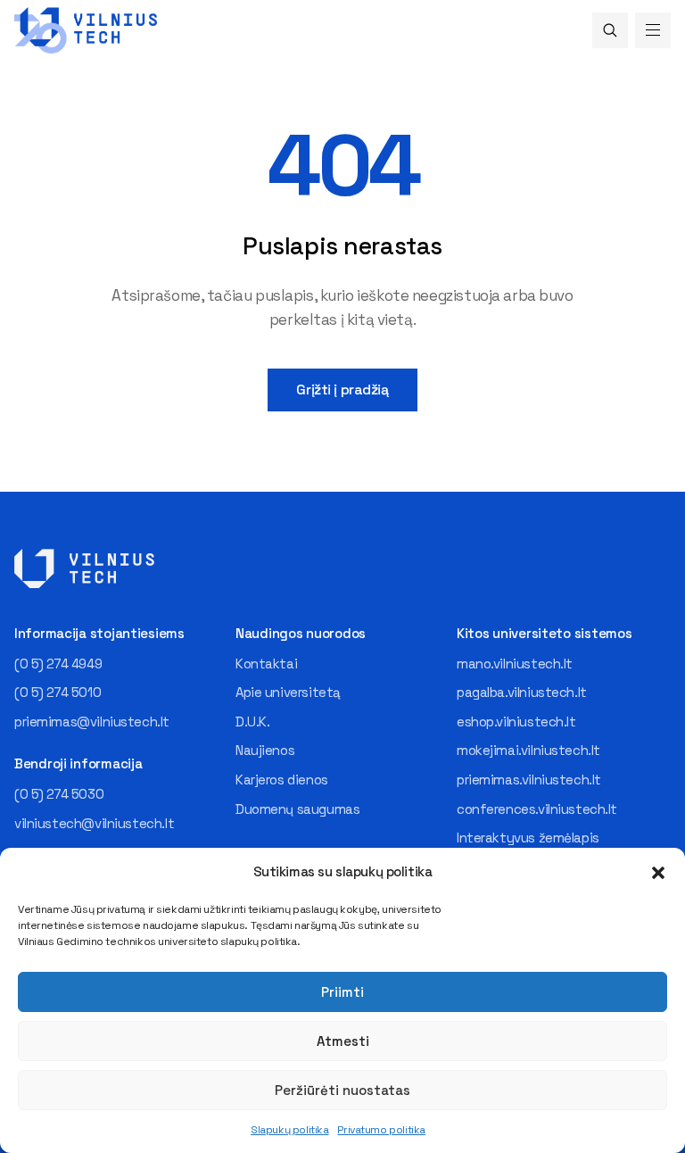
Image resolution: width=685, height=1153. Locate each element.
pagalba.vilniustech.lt (522, 692)
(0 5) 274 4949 (58, 663)
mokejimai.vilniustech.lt (528, 750)
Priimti (342, 991)
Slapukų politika (289, 1130)
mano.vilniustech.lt (515, 663)
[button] (658, 873)
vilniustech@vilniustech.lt (94, 823)
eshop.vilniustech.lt (516, 721)
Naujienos (264, 750)
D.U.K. (252, 721)
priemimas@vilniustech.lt (91, 721)
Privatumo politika (381, 1130)
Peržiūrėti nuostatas (342, 1090)
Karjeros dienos (281, 779)
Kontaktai (266, 663)
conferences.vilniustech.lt (537, 808)
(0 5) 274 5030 (58, 793)
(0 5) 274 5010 (57, 692)
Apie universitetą (288, 692)
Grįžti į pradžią (342, 389)
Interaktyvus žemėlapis (528, 837)
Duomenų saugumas (297, 808)
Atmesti (343, 1041)
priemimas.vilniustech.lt (529, 779)
